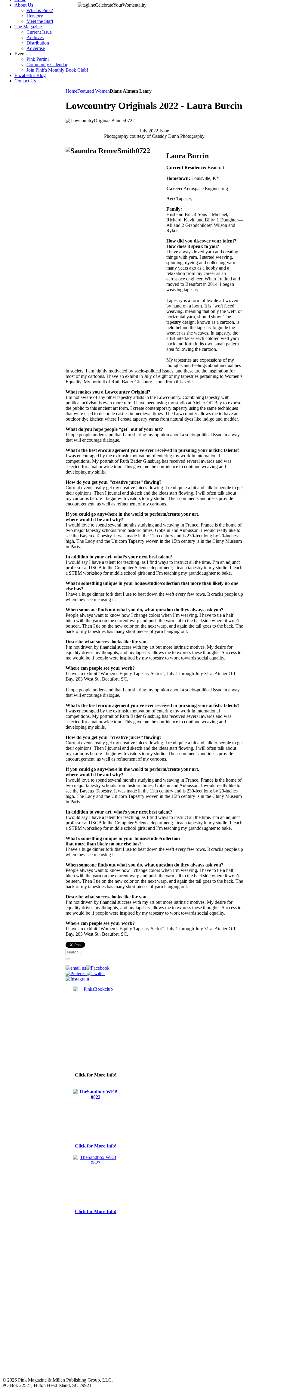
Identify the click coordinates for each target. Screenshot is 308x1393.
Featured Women (93, 91)
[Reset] (68, 959)
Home (71, 91)
